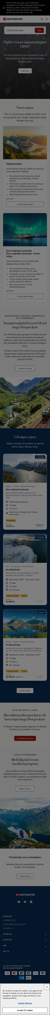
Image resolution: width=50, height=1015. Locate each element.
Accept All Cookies (25, 1010)
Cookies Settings (25, 1003)
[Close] (47, 987)
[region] (25, 999)
